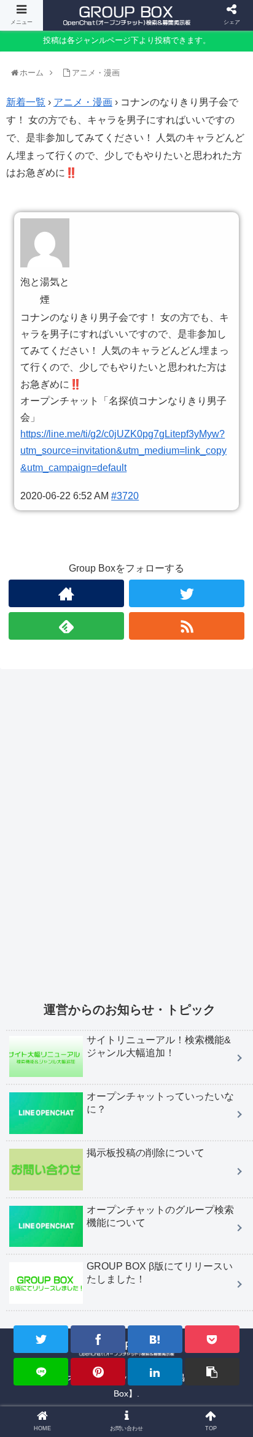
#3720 (125, 496)
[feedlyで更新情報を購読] (66, 626)
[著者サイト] (66, 593)
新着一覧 (25, 102)
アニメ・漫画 (82, 102)
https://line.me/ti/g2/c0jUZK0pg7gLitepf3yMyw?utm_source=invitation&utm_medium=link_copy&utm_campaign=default (123, 450)
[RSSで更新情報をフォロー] (186, 626)
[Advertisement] (126, 842)
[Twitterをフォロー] (186, 593)
